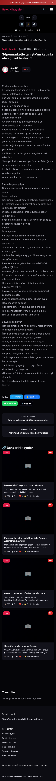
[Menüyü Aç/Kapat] (51, 9)
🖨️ (34, 24)
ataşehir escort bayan (36, 765)
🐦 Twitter (16, 397)
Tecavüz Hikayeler (10, 751)
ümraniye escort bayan (13, 765)
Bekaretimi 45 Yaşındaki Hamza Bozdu (23, 485)
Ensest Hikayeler (9, 742)
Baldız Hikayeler (9, 755)
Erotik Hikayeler (19, 36)
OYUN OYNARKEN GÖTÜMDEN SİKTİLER (24, 593)
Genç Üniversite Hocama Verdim (20, 646)
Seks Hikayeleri (13, 9)
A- (22, 18)
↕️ (22, 24)
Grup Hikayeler (8, 747)
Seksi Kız (15, 68)
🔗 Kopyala (26, 403)
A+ (34, 18)
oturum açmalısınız (34, 698)
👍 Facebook (32, 397)
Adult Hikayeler (8, 734)
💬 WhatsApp (10, 403)
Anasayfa (6, 36)
